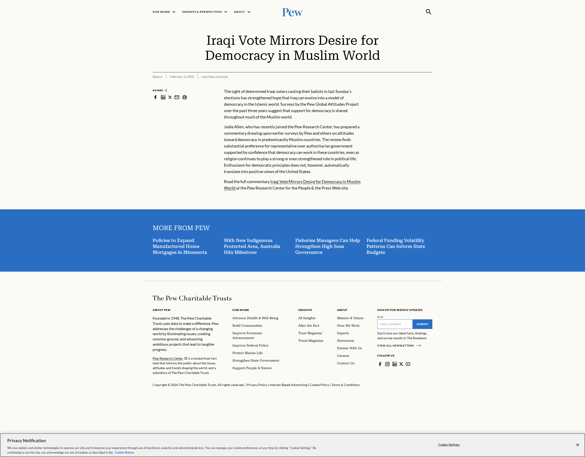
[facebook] (155, 97)
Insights (305, 310)
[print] (184, 97)
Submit (422, 324)
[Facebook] (380, 364)
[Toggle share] (429, 85)
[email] (177, 97)
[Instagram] (387, 364)
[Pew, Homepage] (292, 11)
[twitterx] (170, 97)
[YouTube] (408, 364)
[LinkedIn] (394, 364)
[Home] (192, 298)
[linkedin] (163, 97)
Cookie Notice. (124, 452)
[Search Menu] (428, 12)
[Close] (578, 445)
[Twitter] (401, 364)
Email (380, 317)
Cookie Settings (449, 444)
